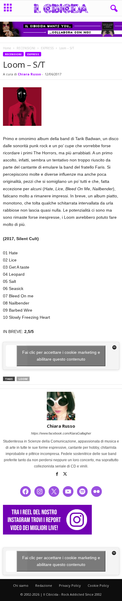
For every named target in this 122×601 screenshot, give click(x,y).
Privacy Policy (70, 585)
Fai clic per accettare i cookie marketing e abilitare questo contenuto (61, 355)
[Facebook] (58, 474)
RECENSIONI (26, 48)
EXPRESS (47, 48)
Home (7, 48)
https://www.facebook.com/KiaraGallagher (61, 433)
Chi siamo (20, 585)
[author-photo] (61, 406)
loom (23, 379)
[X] (65, 474)
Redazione (43, 585)
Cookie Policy (98, 585)
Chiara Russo (29, 74)
